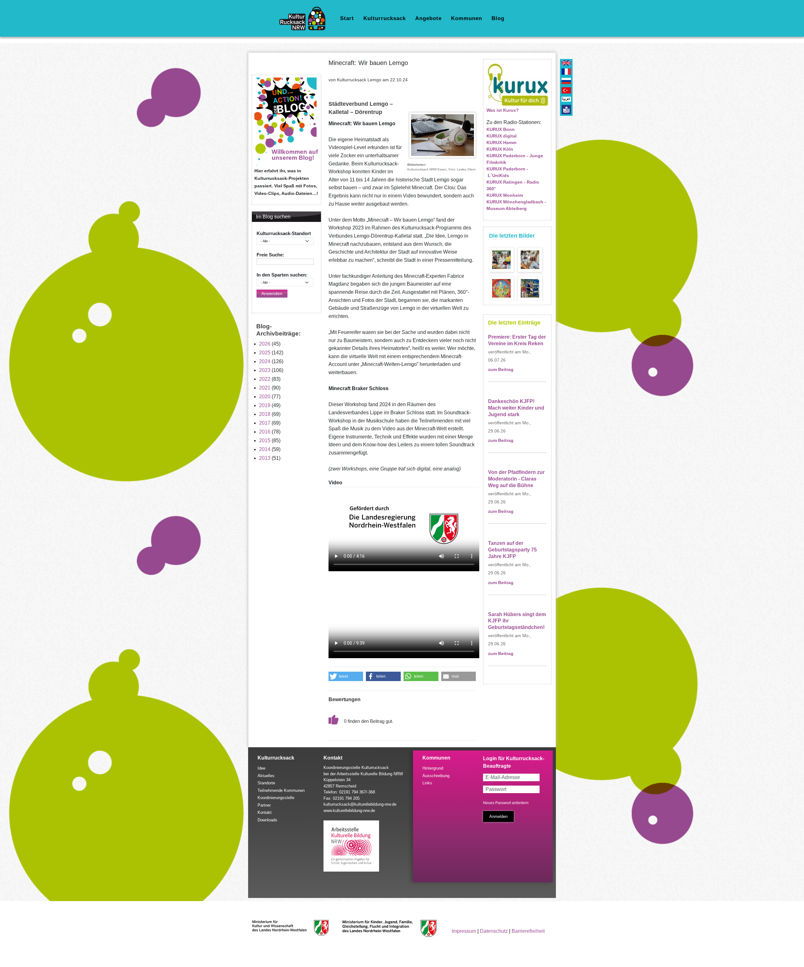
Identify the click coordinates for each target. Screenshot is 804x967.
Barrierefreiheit (528, 931)
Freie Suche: (270, 254)
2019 (264, 405)
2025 (264, 352)
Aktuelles (266, 775)
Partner (264, 805)
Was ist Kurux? (502, 110)
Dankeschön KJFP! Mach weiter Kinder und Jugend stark (516, 408)
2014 (264, 449)
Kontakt (265, 812)
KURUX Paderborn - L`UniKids (507, 172)
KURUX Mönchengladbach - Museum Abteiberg (516, 205)
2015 (264, 440)
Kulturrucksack (384, 18)
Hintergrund (432, 768)
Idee (261, 768)
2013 (264, 458)
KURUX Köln (499, 149)
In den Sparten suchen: (282, 274)
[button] (346, 676)
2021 (264, 387)
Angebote (428, 18)
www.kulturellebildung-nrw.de (349, 810)
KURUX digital (501, 135)
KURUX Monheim (504, 195)
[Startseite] (304, 18)
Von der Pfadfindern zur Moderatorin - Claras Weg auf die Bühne (516, 479)
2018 (264, 414)
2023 (264, 370)
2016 (264, 431)
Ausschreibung (435, 775)
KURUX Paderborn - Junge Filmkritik (514, 159)
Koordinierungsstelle (276, 797)
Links (427, 783)
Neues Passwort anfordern (506, 803)
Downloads (267, 820)
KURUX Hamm (501, 142)
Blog (498, 18)
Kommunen (466, 18)
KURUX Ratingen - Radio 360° (512, 185)
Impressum (464, 931)
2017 (264, 423)
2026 (264, 344)
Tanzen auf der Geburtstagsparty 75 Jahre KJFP (512, 549)
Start (347, 18)
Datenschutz (494, 931)
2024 (264, 361)
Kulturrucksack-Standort (284, 233)
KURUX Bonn (500, 129)
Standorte (266, 783)
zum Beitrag (500, 369)
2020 (264, 396)
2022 (264, 379)
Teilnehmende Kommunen (281, 790)
